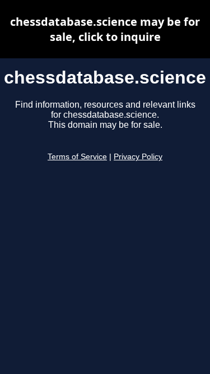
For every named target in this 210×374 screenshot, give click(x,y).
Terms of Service (77, 157)
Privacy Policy (138, 157)
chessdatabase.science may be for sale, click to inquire (105, 29)
